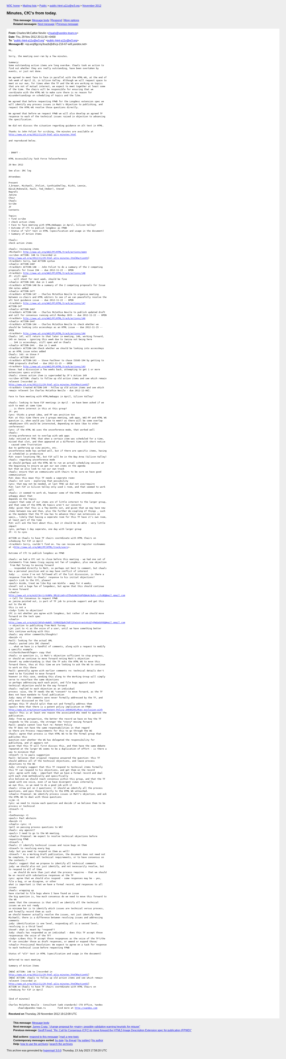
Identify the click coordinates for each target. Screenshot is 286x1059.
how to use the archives (34, 1044)
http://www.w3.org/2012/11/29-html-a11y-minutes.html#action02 (48, 384)
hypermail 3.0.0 (52, 1050)
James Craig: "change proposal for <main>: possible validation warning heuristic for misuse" (86, 1026)
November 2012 (91, 5)
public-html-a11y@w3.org (65, 5)
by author (97, 1040)
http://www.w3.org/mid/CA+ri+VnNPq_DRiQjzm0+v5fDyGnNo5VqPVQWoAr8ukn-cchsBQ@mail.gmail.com (67, 595)
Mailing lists (30, 5)
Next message (46, 24)
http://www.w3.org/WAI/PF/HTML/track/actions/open (55, 252)
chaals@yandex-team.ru (62, 33)
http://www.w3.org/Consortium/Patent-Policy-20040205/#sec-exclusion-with (56, 709)
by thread (71, 1040)
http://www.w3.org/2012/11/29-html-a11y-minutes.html (42, 134)
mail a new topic (69, 1036)
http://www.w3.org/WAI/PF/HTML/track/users (41, 547)
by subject (84, 1040)
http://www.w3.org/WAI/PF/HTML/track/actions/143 (54, 366)
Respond (56, 20)
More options (71, 20)
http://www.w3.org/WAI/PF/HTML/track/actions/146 (54, 318)
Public (43, 5)
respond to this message (43, 1036)
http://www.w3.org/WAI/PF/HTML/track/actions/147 (54, 303)
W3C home (13, 5)
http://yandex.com (86, 1008)
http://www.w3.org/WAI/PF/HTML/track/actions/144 (54, 333)
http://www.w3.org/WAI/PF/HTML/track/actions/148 (54, 273)
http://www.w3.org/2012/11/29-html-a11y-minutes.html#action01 (48, 258)
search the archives (61, 1044)
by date (59, 1040)
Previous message (67, 24)
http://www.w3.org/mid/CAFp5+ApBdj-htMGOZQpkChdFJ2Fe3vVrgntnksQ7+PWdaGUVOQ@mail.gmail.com (67, 622)
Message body (40, 20)
